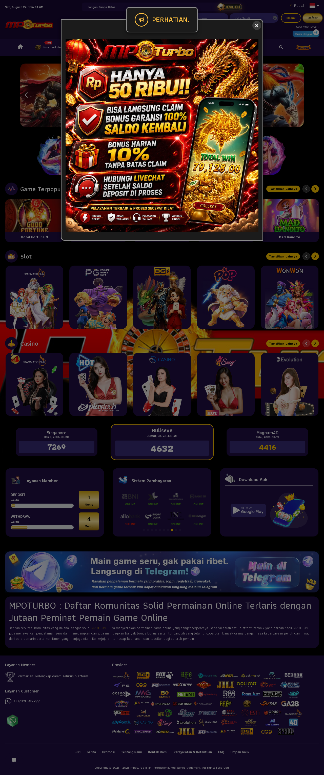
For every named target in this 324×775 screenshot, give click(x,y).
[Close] (256, 25)
